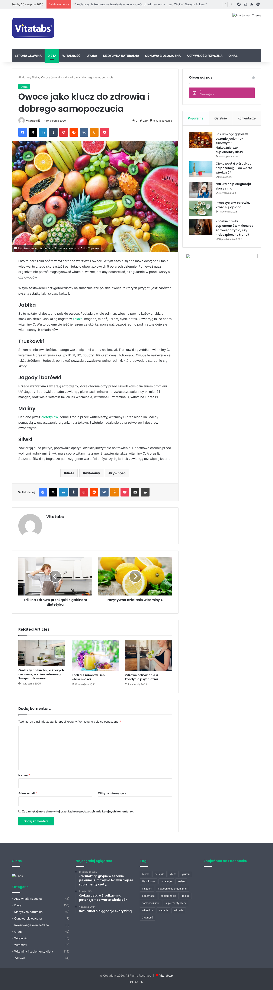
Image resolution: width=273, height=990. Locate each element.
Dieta (52, 55)
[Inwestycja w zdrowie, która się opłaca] (200, 208)
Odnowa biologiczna (163, 55)
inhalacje (166, 881)
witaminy (92, 473)
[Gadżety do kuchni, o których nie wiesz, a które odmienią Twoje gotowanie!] (41, 653)
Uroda (92, 55)
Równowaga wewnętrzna (31, 925)
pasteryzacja (168, 895)
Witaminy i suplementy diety (33, 951)
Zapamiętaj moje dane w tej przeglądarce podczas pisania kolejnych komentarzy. (78, 811)
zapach (163, 910)
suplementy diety (176, 903)
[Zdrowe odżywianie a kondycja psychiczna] (148, 655)
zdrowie (178, 910)
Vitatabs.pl (166, 975)
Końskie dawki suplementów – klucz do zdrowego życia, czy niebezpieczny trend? (235, 228)
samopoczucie (151, 903)
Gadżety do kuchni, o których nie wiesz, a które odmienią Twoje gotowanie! (41, 674)
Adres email (27, 793)
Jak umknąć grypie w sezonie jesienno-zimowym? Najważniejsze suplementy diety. (232, 143)
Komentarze (247, 118)
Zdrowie (19, 958)
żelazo (78, 319)
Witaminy (20, 945)
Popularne (195, 118)
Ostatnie (220, 118)
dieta (70, 473)
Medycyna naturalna (121, 55)
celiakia (159, 874)
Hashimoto (148, 881)
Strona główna (28, 55)
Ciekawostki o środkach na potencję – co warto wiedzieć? (234, 168)
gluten (186, 874)
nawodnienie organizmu (172, 888)
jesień (181, 881)
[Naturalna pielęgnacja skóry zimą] (200, 190)
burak (145, 874)
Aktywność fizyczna (204, 55)
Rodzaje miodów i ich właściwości (88, 677)
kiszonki (147, 888)
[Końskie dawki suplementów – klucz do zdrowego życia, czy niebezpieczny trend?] (200, 227)
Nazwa (24, 775)
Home (25, 77)
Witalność (71, 55)
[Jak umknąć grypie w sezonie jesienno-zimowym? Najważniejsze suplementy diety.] (200, 140)
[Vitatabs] (33, 29)
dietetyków (49, 417)
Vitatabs (31, 120)
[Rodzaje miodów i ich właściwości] (95, 655)
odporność (148, 895)
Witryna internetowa (112, 793)
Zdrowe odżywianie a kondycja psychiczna (141, 677)
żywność (118, 473)
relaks (185, 895)
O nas (233, 55)
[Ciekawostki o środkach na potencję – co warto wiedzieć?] (200, 169)
